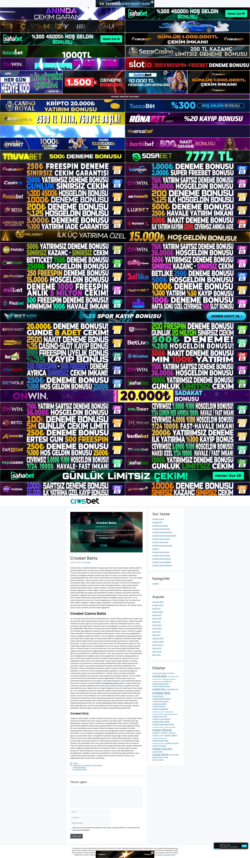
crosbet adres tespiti (173, 676)
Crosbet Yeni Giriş (162, 748)
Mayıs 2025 (156, 615)
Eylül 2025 (156, 609)
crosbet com (167, 681)
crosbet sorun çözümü (169, 727)
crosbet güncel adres (161, 699)
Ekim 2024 (156, 632)
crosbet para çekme (161, 721)
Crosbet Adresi (158, 519)
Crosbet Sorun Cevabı (161, 539)
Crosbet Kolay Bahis (160, 526)
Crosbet (75, 763)
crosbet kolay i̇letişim (157, 714)
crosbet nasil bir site (159, 716)
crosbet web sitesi (160, 740)
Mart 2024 (156, 655)
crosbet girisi (158, 689)
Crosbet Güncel (97, 765)
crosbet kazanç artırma (158, 711)
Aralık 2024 (156, 625)
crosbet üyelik (157, 752)
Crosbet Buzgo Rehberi (161, 559)
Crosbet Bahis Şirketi (79, 769)
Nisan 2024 (156, 652)
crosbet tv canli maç (168, 733)
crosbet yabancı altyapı (158, 743)
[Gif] (125, 236)
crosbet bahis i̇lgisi (157, 681)
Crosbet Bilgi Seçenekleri (162, 532)
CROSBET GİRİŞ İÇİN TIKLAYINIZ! (125, 97)
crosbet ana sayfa (156, 679)
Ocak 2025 (156, 622)
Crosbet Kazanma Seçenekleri (164, 536)
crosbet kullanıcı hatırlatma (170, 714)
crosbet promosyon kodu (163, 724)
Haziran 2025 (157, 612)
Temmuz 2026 (158, 602)
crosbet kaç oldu (169, 711)
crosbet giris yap (172, 689)
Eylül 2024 (156, 635)
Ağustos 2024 (157, 638)
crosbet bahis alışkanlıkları (169, 679)
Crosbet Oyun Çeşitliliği (161, 562)
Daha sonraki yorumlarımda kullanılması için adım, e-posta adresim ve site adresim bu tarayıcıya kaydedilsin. (106, 829)
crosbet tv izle (157, 735)
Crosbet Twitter (170, 735)
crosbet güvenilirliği (159, 704)
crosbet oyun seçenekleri (161, 719)
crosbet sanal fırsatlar (157, 727)
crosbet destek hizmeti (160, 684)
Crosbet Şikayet (160, 754)
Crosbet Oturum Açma (161, 555)
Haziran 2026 (157, 605)
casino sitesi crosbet (159, 673)
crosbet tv (156, 733)
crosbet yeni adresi (159, 746)
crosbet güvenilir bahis (160, 701)
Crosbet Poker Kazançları (162, 546)
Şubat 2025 (157, 618)
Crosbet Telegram (162, 729)
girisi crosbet (174, 755)
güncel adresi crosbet (160, 757)
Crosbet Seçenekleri (79, 767)
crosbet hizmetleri (158, 706)
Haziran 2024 (157, 645)
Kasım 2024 (157, 628)
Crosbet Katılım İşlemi (160, 552)
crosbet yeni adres (172, 743)
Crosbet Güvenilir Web (161, 529)
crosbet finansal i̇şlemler (161, 686)
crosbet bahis (77, 765)
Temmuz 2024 (158, 642)
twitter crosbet (157, 760)
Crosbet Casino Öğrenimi (162, 565)
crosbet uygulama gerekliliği (159, 738)
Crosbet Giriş (86, 765)
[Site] (62, 169)
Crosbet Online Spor (160, 542)
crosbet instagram (160, 709)
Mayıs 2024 (157, 648)
